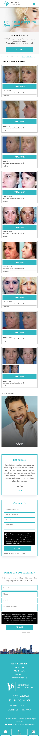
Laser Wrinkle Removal (17, 93)
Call (19, 734)
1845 (10, 381)
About (25, 705)
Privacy (19, 553)
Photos (5, 734)
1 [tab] (18, 490)
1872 (10, 91)
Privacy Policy (9, 541)
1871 (10, 161)
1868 (10, 267)
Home (3, 57)
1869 (10, 231)
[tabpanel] (20, 421)
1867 (10, 302)
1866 (10, 337)
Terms (23, 553)
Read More (5, 96)
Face (18, 57)
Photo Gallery (11, 57)
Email (33, 734)
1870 (10, 196)
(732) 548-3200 (26, 581)
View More (19, 86)
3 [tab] (21, 490)
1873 (10, 126)
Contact (13, 710)
